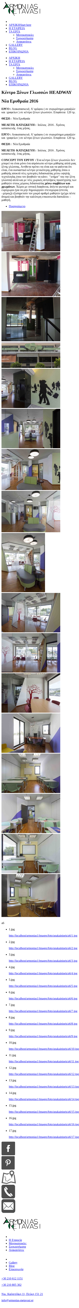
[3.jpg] (30, 340)
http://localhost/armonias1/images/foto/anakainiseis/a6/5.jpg (43, 985)
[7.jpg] (30, 489)
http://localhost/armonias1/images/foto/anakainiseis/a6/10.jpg (44, 1048)
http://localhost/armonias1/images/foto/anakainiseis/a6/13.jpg (44, 1086)
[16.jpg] (30, 872)
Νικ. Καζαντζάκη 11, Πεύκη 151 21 (22, 1294)
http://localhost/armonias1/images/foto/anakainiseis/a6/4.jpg (43, 973)
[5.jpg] (30, 407)
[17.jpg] (30, 916)
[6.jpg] (30, 447)
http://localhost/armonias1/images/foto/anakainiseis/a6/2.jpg (43, 948)
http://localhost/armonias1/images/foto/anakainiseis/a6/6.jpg (43, 998)
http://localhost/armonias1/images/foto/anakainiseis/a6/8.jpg (43, 1023)
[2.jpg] (30, 295)
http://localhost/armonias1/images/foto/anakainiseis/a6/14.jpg (44, 1099)
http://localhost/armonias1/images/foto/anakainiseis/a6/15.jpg (44, 1111)
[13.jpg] (30, 751)
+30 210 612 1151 (12, 1278)
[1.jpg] (30, 250)
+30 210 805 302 (11, 1284)
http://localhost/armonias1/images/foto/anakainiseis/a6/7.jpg (43, 1011)
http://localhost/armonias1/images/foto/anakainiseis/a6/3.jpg (43, 960)
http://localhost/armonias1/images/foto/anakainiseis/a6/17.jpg (44, 1136)
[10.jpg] (30, 631)
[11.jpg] (30, 671)
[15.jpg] (30, 832)
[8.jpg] (30, 531)
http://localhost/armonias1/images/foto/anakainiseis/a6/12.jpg (44, 1074)
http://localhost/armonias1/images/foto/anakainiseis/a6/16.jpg (44, 1124)
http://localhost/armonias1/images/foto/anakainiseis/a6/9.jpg (43, 1036)
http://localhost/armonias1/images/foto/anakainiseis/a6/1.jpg (43, 935)
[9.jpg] (23, 591)
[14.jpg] (30, 792)
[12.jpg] (30, 711)
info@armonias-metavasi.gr (17, 1300)
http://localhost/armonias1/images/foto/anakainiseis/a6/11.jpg (44, 1061)
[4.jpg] (30, 366)
